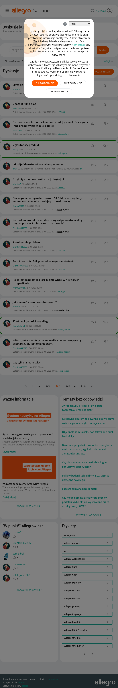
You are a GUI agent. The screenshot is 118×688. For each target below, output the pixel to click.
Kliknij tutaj (78, 44)
